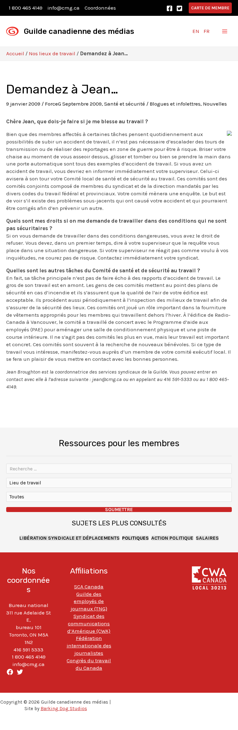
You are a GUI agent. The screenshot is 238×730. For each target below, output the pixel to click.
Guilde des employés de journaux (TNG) (89, 601)
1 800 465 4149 (25, 8)
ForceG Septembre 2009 (73, 104)
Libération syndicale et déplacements (69, 538)
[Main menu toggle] (225, 31)
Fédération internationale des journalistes (89, 645)
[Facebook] (169, 8)
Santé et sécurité (124, 104)
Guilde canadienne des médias (79, 31)
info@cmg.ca (63, 8)
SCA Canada (89, 586)
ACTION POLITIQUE (172, 538)
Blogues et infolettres (175, 104)
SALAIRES (207, 538)
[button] (210, 7)
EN (195, 31)
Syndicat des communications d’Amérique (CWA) (88, 623)
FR (206, 31)
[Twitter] (179, 8)
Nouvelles (215, 104)
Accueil (15, 53)
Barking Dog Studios (64, 708)
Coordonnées (100, 8)
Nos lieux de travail (52, 53)
